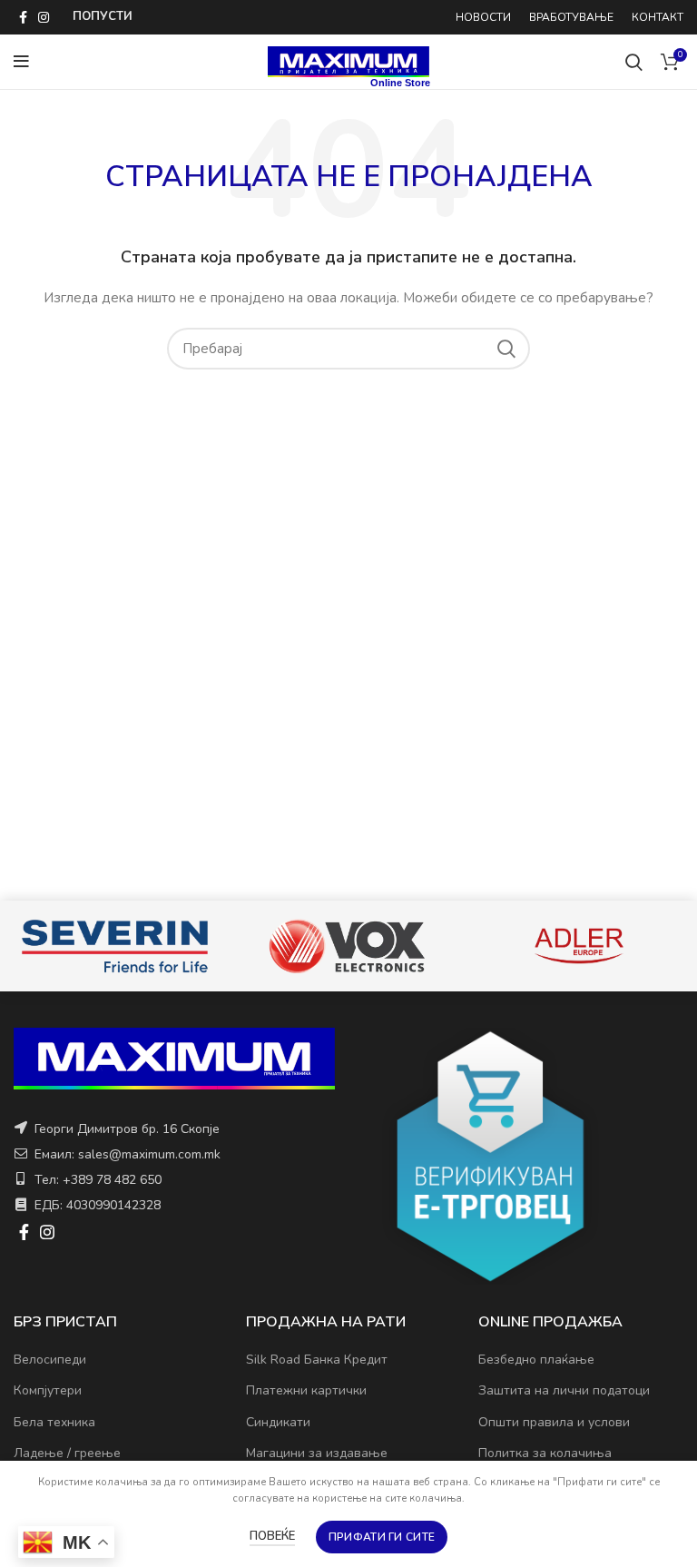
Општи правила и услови (554, 1422)
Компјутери (48, 1390)
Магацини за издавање (317, 1453)
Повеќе (272, 1536)
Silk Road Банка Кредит (317, 1359)
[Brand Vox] (175, 946)
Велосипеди (50, 1359)
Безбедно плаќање (536, 1359)
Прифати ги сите (382, 1537)
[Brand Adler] (407, 946)
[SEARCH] (505, 349)
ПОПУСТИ (103, 16)
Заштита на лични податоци (564, 1390)
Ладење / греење (67, 1453)
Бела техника (54, 1422)
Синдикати (278, 1422)
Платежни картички (306, 1390)
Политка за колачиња (545, 1453)
